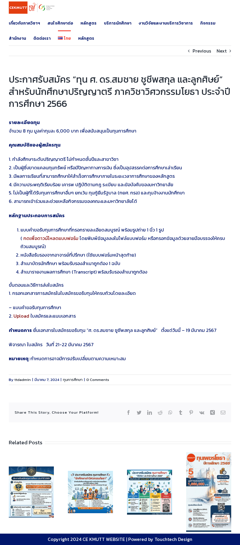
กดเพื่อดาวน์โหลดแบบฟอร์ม (51, 238)
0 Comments (97, 379)
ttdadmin (22, 379)
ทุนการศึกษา (73, 379)
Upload (21, 315)
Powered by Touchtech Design (160, 539)
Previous (202, 50)
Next (222, 50)
